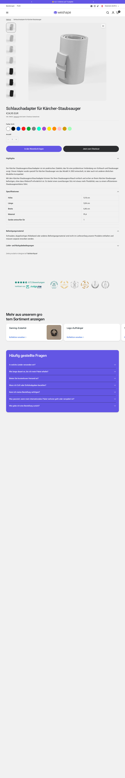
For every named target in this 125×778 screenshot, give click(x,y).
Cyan (39, 129)
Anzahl (8, 134)
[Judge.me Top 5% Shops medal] (95, 285)
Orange (54, 129)
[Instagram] (94, 6)
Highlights (10, 158)
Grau (34, 129)
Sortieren (13, 129)
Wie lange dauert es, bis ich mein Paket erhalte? (28, 371)
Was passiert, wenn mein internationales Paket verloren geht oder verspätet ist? (41, 399)
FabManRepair (32, 254)
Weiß (8, 129)
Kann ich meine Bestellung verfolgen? (24, 392)
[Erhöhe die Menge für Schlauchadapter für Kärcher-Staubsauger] (16, 139)
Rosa (59, 129)
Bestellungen (10, 6)
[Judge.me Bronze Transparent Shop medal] (85, 285)
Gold (65, 129)
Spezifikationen (12, 191)
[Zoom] (103, 26)
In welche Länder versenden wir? (22, 365)
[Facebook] (91, 6)
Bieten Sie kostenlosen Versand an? (23, 378)
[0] (117, 13)
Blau (18, 129)
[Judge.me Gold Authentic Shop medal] (64, 285)
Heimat (8, 19)
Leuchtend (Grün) (70, 129)
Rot (24, 129)
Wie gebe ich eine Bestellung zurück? (24, 406)
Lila (44, 129)
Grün (29, 129)
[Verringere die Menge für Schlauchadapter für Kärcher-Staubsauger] (8, 139)
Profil (19, 6)
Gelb (49, 129)
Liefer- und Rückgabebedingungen (20, 245)
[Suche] (107, 13)
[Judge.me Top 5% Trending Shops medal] (105, 285)
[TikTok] (97, 6)
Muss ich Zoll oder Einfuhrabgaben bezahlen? (27, 385)
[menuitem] (11, 6)
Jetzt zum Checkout (91, 149)
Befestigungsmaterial (15, 231)
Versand (16, 117)
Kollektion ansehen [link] (17, 337)
